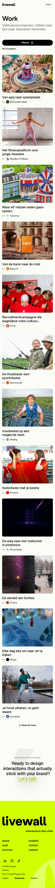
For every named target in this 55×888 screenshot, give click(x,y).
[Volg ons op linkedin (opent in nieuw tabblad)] (5, 861)
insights (33, 840)
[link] (11, 4)
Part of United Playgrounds (13, 874)
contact (33, 845)
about (5, 840)
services (7, 849)
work (5, 845)
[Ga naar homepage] (27, 820)
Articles (5, 870)
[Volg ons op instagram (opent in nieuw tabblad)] (12, 861)
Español (34, 878)
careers (33, 849)
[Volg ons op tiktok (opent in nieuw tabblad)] (19, 861)
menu (48, 4)
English (5, 878)
